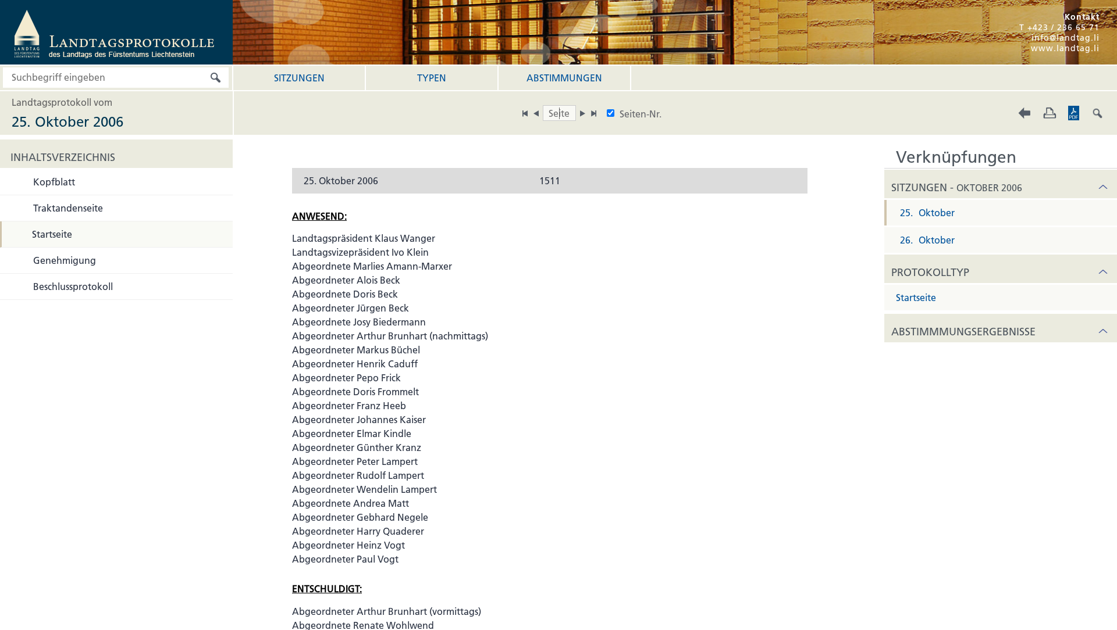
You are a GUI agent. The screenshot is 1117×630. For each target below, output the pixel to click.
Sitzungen (299, 78)
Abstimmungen (564, 78)
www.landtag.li (1065, 48)
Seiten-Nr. (640, 114)
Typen (431, 78)
